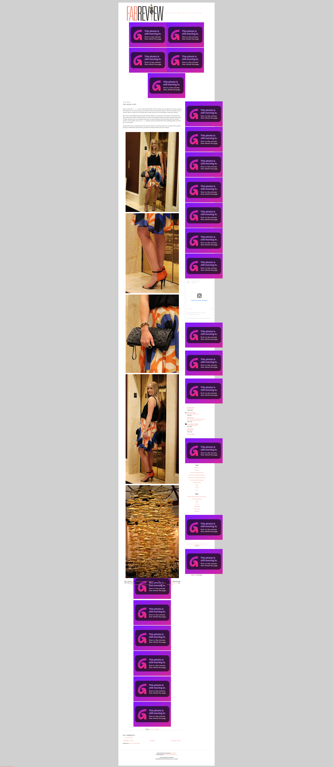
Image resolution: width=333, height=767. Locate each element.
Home (152, 740)
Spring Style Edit (190, 408)
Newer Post (128, 740)
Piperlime (197, 511)
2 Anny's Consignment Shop (197, 472)
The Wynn (135, 109)
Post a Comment (129, 737)
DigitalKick (173, 753)
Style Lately (197, 506)
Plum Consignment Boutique (197, 480)
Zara (197, 490)
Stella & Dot (175, 583)
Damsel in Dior (190, 407)
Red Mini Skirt (190, 430)
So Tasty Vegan (191, 434)
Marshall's (197, 467)
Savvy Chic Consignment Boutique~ (145, 581)
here (159, 581)
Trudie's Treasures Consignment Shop (140, 584)
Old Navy (197, 470)
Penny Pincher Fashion (192, 424)
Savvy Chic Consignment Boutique (197, 475)
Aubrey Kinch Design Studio (170, 754)
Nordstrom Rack (197, 482)
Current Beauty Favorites (192, 425)
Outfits (151, 729)
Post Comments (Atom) (134, 743)
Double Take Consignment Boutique (196, 477)
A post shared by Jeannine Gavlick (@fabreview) (200, 318)
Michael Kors (170, 584)
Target (196, 487)
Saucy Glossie (190, 417)
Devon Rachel (190, 429)
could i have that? (191, 412)
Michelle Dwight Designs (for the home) (197, 496)
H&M (197, 485)
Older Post (176, 740)
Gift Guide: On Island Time (192, 414)
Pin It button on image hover (6, 766)
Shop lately (197, 509)
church (143, 120)
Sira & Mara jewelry (196, 499)
